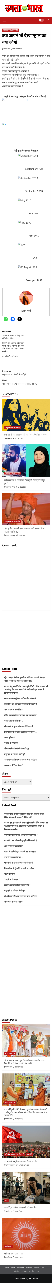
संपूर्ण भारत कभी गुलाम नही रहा (27, 1271)
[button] (4, 20)
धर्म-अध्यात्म (37, 1267)
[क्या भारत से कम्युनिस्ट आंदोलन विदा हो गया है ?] (26, 1142)
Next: (19, 382)
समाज (43, 1267)
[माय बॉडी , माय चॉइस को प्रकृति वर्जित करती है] (26, 1188)
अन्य (38, 1271)
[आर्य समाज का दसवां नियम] (26, 1234)
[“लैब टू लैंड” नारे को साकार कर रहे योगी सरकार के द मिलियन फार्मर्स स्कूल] (26, 509)
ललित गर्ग (9, 438)
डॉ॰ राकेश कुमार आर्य (12, 1165)
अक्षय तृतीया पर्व (9, 737)
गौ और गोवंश (16, 1271)
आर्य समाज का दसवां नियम (13, 709)
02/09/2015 (17, 49)
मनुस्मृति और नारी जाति (10, 356)
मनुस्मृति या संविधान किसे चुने (14, 754)
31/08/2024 (19, 438)
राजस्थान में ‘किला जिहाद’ (13, 765)
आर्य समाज (8, 1246)
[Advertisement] (26, 638)
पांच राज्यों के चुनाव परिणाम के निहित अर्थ (18, 726)
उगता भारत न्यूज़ (10, 1053)
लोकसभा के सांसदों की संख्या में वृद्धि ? (17, 748)
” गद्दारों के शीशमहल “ (12, 743)
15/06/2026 (19, 1119)
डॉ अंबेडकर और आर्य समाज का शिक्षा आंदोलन (20, 759)
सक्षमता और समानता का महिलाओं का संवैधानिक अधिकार (25, 434)
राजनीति (29, 1154)
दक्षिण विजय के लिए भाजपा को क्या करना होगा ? (20, 715)
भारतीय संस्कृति (20, 1267)
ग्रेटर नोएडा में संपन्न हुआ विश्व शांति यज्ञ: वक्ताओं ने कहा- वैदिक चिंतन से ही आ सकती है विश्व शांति (24, 679)
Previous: (14, 373)
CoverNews (19, 1278)
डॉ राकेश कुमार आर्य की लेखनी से (14, 1154)
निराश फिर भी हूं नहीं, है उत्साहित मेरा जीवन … (20, 732)
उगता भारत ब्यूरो (10, 535)
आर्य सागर (9, 1211)
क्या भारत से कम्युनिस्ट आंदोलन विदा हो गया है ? (20, 698)
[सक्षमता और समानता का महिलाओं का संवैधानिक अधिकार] (26, 415)
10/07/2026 (19, 1067)
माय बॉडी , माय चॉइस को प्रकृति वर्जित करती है (20, 704)
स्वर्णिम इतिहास (29, 1267)
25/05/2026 (19, 1257)
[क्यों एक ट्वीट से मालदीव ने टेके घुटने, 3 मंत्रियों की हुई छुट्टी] (26, 460)
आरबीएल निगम (10, 487)
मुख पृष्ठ (7, 1267)
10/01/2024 (22, 487)
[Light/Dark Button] (41, 20)
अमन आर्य (7, 49)
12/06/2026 (25, 1165)
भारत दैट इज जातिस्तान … (13, 720)
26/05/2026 (19, 1211)
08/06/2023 (22, 535)
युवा (6, 1200)
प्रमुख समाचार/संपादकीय (10, 30)
